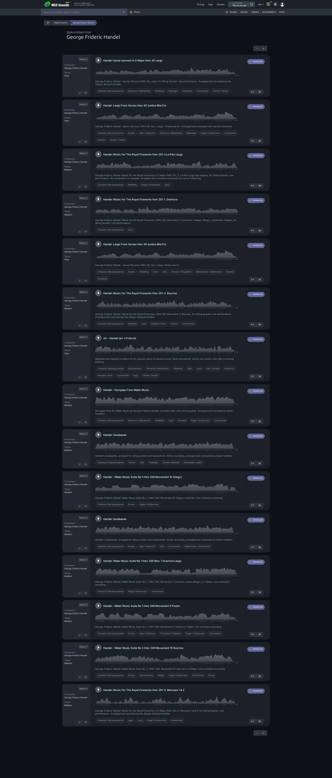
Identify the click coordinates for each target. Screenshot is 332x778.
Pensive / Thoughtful (181, 271)
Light (143, 323)
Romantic (187, 91)
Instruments (269, 12)
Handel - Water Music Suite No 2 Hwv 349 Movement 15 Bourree (143, 648)
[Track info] (79, 93)
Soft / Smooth (213, 368)
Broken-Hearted (171, 462)
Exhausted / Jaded (193, 462)
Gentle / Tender (220, 91)
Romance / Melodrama (139, 91)
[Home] (47, 22)
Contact (221, 4)
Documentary (135, 368)
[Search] (123, 12)
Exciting (182, 420)
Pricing (200, 4)
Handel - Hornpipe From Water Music (126, 390)
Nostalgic (173, 91)
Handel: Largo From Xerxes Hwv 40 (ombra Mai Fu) (134, 105)
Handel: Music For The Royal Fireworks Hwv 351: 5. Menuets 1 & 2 (143, 690)
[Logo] (57, 4)
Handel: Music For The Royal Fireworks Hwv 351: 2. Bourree (140, 293)
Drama (131, 133)
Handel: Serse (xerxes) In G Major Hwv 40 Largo (133, 60)
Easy (167, 184)
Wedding (159, 91)
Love (155, 271)
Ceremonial (202, 91)
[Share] (85, 93)
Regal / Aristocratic (210, 133)
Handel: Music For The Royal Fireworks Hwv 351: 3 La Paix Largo (143, 154)
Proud (211, 675)
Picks (282, 12)
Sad (165, 271)
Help (210, 4)
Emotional (102, 278)
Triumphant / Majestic (170, 633)
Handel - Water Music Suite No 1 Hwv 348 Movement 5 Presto (141, 606)
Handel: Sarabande (114, 435)
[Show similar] (259, 91)
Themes (255, 12)
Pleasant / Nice (158, 323)
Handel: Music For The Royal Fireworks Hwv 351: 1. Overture (140, 199)
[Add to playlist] (252, 91)
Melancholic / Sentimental (209, 271)
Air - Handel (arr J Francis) (119, 338)
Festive (174, 323)
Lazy (140, 720)
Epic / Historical (147, 133)
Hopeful (101, 140)
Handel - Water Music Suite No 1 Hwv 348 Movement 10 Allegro (142, 477)
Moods (244, 12)
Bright (161, 675)
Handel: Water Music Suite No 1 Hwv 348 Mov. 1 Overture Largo (142, 561)
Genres (233, 12)
